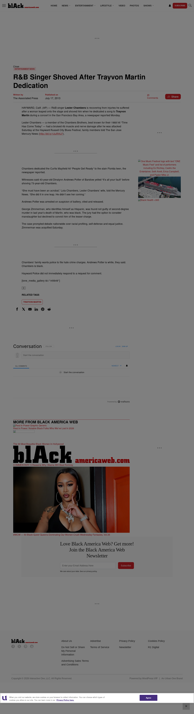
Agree (148, 697)
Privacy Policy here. (65, 700)
